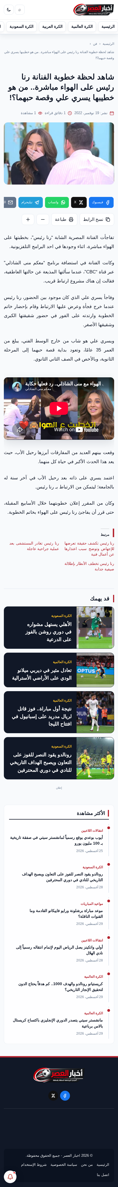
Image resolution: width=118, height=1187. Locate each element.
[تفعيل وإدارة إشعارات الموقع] (10, 1176)
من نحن (87, 1165)
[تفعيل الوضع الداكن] (9, 10)
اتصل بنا (103, 1175)
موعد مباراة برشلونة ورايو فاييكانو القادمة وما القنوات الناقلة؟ (66, 913)
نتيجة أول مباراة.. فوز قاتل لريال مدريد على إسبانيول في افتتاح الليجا (42, 716)
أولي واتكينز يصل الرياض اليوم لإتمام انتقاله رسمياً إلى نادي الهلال (59, 950)
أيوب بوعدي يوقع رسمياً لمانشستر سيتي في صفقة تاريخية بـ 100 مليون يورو (56, 840)
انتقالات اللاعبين (92, 830)
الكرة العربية (52, 26)
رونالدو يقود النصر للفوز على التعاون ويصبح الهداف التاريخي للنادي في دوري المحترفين (41, 762)
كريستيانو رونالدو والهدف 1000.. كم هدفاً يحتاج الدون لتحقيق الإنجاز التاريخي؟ (60, 987)
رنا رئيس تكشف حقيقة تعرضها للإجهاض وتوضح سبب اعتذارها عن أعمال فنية (89, 548)
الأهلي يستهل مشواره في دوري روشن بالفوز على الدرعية (49, 632)
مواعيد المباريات (92, 903)
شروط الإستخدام (34, 1165)
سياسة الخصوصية (63, 1165)
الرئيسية (108, 26)
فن (95, 44)
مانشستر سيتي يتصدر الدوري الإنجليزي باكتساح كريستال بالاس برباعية (58, 1023)
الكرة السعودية (21, 26)
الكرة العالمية (82, 26)
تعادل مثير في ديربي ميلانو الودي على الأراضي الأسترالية (42, 674)
